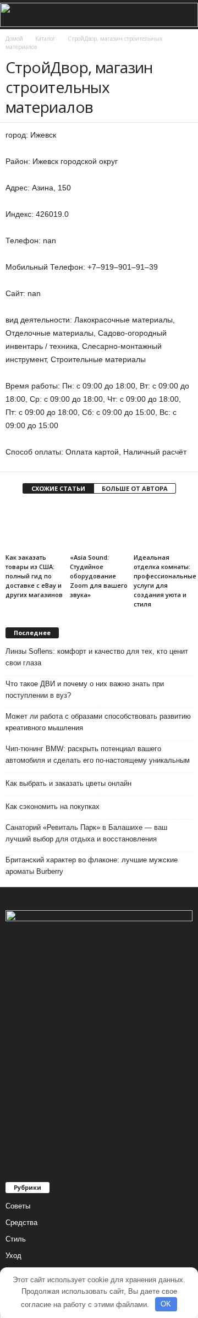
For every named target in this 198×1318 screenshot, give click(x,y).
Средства (21, 1222)
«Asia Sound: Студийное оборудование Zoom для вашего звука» (99, 576)
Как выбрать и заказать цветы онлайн (68, 783)
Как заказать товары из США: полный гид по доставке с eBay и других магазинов (34, 576)
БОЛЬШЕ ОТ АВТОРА (135, 488)
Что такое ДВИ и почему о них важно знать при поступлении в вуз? (85, 689)
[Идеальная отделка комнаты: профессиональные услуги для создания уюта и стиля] (163, 527)
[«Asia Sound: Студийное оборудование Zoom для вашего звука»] (99, 527)
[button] (181, 15)
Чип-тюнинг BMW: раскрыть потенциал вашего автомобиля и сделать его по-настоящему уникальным (98, 754)
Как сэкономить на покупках (53, 806)
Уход (13, 1255)
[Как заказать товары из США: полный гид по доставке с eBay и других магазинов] (35, 527)
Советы (18, 1206)
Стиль (16, 1239)
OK (166, 1304)
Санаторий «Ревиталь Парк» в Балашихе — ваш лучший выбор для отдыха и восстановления (86, 833)
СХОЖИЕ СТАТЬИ (58, 488)
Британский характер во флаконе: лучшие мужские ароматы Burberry (92, 866)
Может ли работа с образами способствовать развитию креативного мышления (98, 722)
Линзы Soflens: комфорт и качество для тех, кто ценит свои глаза (97, 657)
